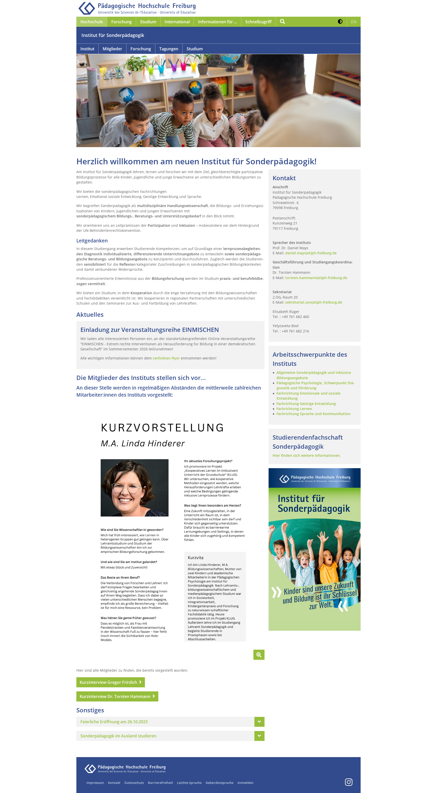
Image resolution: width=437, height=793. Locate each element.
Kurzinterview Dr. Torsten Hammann (115, 696)
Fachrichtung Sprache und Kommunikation (313, 413)
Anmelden (245, 782)
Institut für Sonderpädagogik (112, 35)
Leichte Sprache (189, 782)
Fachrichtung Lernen (294, 408)
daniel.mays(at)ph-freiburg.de (311, 253)
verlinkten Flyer (166, 358)
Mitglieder (112, 49)
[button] (340, 22)
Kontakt (114, 782)
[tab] (170, 722)
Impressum (95, 782)
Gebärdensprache (219, 782)
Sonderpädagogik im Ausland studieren (118, 736)
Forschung (140, 49)
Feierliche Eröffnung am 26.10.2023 (114, 721)
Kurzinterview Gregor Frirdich (108, 682)
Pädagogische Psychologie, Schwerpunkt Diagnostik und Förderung (315, 385)
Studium (195, 49)
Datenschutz (134, 782)
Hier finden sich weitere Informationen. (307, 455)
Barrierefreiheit (160, 782)
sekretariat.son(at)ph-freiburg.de (313, 302)
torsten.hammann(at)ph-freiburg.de (316, 277)
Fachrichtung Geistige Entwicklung (306, 403)
